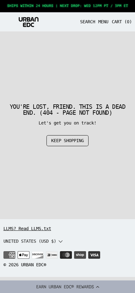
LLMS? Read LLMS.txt (27, 228)
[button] (67, 286)
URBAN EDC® (33, 264)
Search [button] (87, 21)
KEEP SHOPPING (67, 140)
